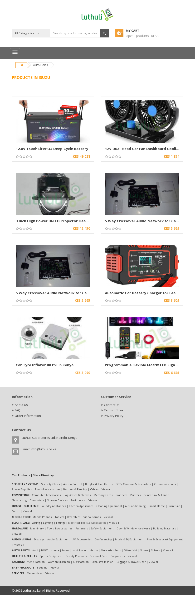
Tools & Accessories (47, 489)
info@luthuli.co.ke (43, 449)
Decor (16, 511)
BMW (44, 550)
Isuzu (65, 550)
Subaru (155, 550)
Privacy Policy (113, 416)
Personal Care (98, 556)
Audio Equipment (58, 539)
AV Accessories (82, 539)
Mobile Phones (42, 517)
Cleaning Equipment (109, 506)
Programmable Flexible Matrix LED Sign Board (146, 364)
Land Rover (79, 550)
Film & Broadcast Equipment (164, 539)
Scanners (121, 495)
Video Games (92, 517)
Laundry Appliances (53, 506)
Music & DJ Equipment (129, 539)
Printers (135, 495)
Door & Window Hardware (133, 528)
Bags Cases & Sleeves (77, 495)
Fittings (60, 522)
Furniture (174, 506)
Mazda (93, 550)
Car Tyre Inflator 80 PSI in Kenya (44, 364)
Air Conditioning (135, 506)
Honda (55, 550)
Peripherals (78, 500)
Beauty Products (76, 556)
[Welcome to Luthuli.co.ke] (98, 14)
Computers (37, 500)
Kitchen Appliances (81, 506)
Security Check (50, 484)
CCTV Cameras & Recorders (133, 484)
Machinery (37, 528)
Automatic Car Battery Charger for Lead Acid (145, 292)
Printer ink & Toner (156, 495)
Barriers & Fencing (75, 489)
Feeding (42, 567)
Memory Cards (103, 495)
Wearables (73, 517)
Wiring (36, 522)
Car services (34, 573)
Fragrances (118, 556)
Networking (19, 500)
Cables (94, 489)
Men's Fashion (36, 562)
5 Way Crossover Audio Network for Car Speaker (149, 220)
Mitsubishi (130, 550)
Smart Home (157, 506)
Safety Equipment (102, 528)
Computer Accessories (46, 495)
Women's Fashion (59, 562)
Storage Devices (57, 500)
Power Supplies (22, 489)
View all (106, 489)
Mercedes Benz (111, 550)
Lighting (48, 522)
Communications (165, 484)
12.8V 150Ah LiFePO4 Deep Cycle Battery (52, 148)
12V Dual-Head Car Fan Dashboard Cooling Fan (146, 148)
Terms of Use (113, 410)
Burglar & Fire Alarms (98, 484)
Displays (39, 539)
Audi (35, 550)
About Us (21, 405)
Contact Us (111, 405)
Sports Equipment (51, 556)
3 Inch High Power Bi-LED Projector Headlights (57, 220)
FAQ (17, 410)
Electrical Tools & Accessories (87, 522)
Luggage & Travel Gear (131, 562)
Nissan (144, 550)
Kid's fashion (81, 562)
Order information (28, 416)
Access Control (72, 484)
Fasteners (81, 528)
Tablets (59, 517)
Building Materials (164, 528)
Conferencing (103, 539)
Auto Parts (40, 65)
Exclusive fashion (102, 562)
